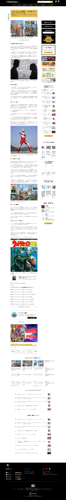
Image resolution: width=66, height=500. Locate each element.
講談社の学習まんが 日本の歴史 (29, 471)
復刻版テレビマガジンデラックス (29, 345)
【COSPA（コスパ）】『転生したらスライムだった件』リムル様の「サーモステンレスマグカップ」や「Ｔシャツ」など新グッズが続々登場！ (30, 351)
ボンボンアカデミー (27, 468)
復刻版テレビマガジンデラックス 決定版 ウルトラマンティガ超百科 (22, 304)
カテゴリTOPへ (24, 352)
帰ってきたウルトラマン (13, 345)
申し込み (48, 52)
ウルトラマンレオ (21, 344)
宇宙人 (20, 345)
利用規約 (48, 471)
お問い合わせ (44, 471)
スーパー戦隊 (51, 40)
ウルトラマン (23, 345)
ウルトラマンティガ (27, 344)
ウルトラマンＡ (16, 344)
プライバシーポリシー (51, 473)
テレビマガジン (49, 41)
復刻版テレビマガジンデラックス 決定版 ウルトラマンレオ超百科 (22, 301)
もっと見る (48, 135)
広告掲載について (45, 473)
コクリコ (42, 196)
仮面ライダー (46, 40)
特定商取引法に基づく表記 (46, 474)
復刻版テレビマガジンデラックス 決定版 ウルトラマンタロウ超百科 (22, 299)
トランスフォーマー (49, 38)
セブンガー (31, 344)
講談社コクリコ (48, 197)
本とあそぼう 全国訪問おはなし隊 (29, 473)
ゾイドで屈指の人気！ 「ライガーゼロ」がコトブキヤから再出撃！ (17, 351)
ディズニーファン (27, 470)
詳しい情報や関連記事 (32, 317)
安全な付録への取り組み (54, 474)
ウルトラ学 (35, 345)
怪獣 (17, 345)
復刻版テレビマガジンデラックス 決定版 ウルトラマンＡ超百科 (21, 296)
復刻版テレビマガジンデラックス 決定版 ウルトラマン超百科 (21, 289)
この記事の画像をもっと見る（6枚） (24, 306)
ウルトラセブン (12, 344)
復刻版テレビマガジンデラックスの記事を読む (18, 283)
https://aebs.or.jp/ (33, 490)
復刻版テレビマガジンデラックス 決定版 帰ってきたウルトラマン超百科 (23, 294)
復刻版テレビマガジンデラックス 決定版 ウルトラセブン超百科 (21, 291)
